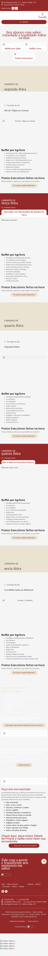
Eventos (38, 884)
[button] (2, 15)
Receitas (30, 884)
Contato (21, 886)
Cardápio (23, 884)
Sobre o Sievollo (12, 884)
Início (3, 884)
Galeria (14, 886)
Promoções (6, 886)
